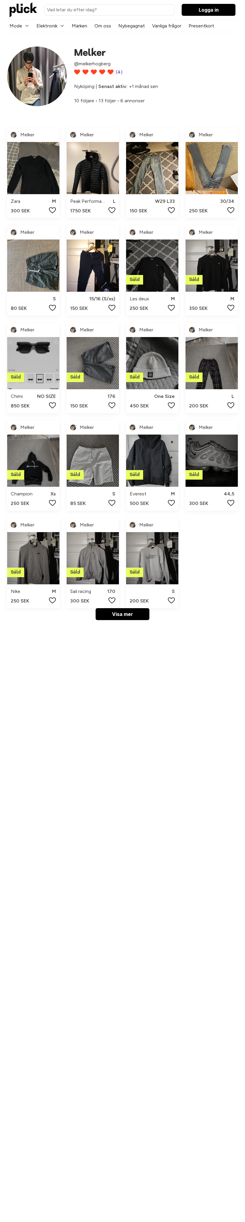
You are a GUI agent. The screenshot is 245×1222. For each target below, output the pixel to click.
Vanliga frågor (166, 26)
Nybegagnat (131, 26)
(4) (119, 72)
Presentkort (201, 26)
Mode (16, 26)
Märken (79, 26)
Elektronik (46, 26)
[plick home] (23, 9)
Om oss (102, 26)
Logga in (209, 10)
